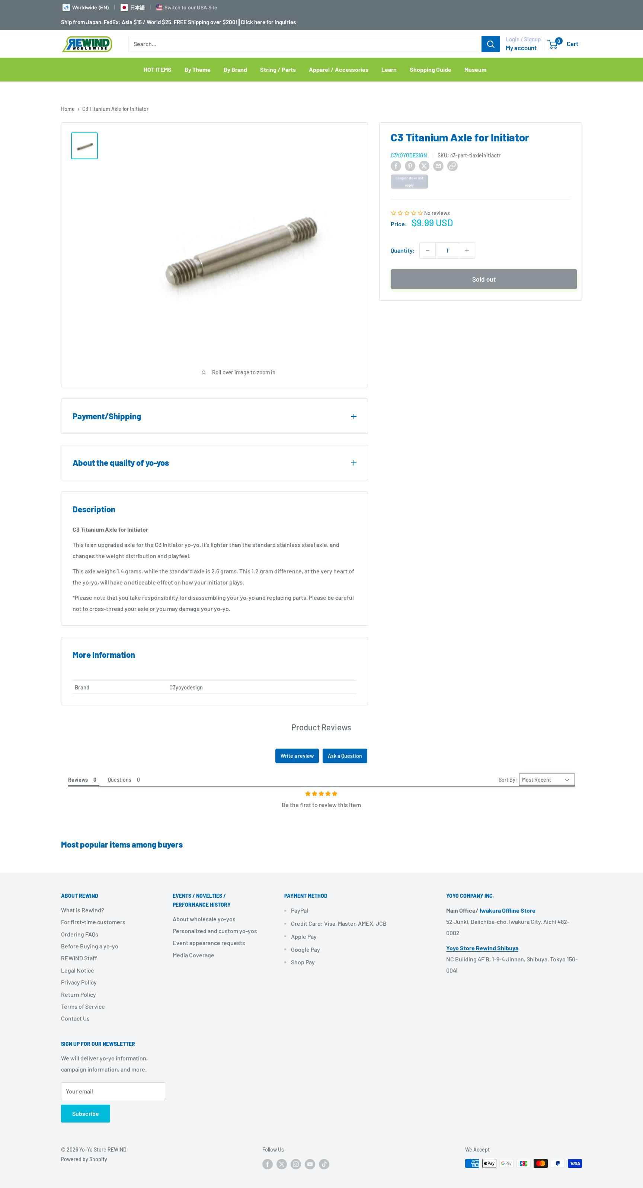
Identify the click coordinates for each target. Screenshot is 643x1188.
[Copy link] (452, 166)
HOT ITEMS (158, 69)
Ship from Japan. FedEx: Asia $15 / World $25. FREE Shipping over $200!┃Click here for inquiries (178, 22)
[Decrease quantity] (427, 250)
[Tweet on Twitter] (424, 166)
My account (521, 47)
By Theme (198, 69)
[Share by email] (438, 166)
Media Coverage (193, 954)
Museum (475, 69)
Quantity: (403, 250)
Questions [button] (119, 779)
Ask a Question (345, 756)
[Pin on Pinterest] (410, 166)
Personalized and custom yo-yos (215, 930)
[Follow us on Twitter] (281, 1164)
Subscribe (85, 1113)
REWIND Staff (79, 957)
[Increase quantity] (467, 250)
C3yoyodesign (409, 155)
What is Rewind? (82, 909)
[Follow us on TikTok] (324, 1164)
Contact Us (75, 1018)
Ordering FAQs (79, 934)
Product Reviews (321, 727)
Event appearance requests (209, 942)
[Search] (491, 44)
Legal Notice (77, 970)
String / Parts (278, 69)
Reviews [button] (78, 779)
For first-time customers (93, 921)
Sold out (484, 279)
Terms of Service (83, 1006)
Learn (389, 69)
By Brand (235, 69)
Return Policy (78, 994)
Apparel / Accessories (338, 69)
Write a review (297, 756)
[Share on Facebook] (396, 166)
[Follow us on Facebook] (267, 1164)
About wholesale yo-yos (204, 918)
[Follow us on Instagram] (296, 1164)
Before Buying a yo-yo (89, 946)
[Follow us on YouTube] (310, 1164)
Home (68, 109)
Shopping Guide (430, 69)
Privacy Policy (79, 982)
